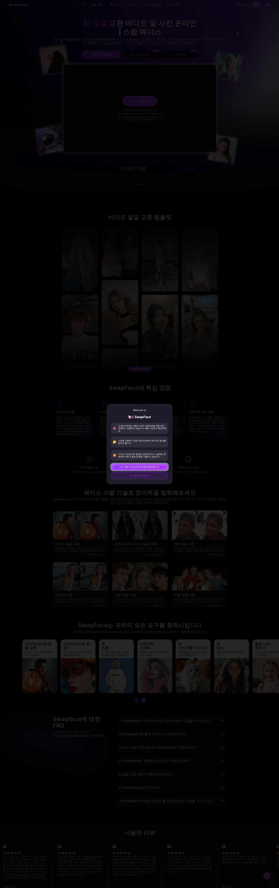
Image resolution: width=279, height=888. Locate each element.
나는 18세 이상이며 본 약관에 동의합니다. (139, 467)
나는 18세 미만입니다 (139, 475)
